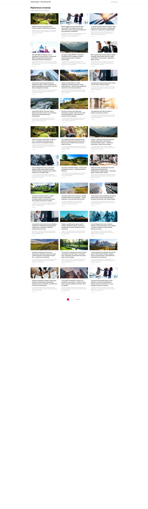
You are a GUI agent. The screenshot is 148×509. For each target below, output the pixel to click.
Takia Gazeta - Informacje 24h (41, 2)
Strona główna (114, 1)
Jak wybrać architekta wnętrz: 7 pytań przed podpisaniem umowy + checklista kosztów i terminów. (73, 169)
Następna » (78, 299)
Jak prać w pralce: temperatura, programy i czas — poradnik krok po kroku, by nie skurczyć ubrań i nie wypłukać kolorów (44, 141)
